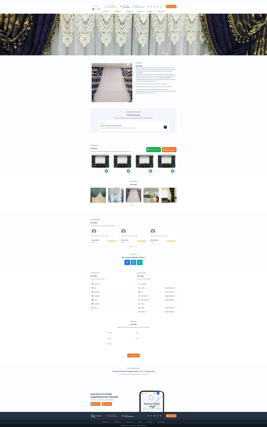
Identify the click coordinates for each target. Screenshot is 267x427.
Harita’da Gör (126, 6)
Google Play (108, 404)
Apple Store (96, 404)
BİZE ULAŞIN (161, 11)
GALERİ (140, 11)
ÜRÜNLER (149, 11)
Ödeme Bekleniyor (170, 288)
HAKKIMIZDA (117, 11)
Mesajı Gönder (133, 355)
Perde (129, 374)
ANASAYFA (105, 11)
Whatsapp (139, 6)
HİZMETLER (129, 11)
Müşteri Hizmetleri (112, 6)
